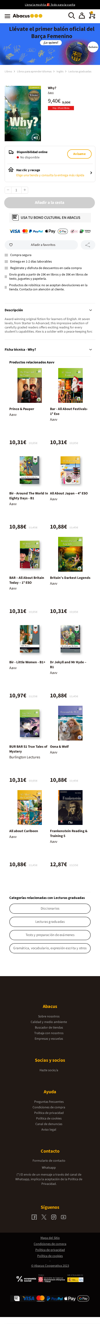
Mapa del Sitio (50, 1238)
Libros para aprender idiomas (34, 72)
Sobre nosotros (49, 1016)
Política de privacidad (49, 1113)
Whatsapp (49, 1167)
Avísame (79, 154)
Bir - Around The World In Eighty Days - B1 (28, 496)
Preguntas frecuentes (49, 1102)
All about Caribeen (23, 831)
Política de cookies (49, 1118)
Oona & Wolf (59, 746)
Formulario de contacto (49, 1160)
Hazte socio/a (49, 1070)
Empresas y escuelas (49, 1038)
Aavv (51, 93)
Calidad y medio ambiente (49, 1022)
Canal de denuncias (48, 1124)
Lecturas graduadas (79, 72)
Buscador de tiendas (49, 1027)
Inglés (60, 72)
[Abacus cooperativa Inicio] (29, 18)
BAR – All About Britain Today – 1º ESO (26, 580)
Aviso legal (48, 1129)
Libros (9, 72)
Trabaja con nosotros (48, 1033)
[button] (82, 16)
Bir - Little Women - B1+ (27, 662)
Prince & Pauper (21, 409)
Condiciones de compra (49, 1107)
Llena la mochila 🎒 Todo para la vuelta (50, 5)
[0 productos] (92, 17)
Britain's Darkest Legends (70, 577)
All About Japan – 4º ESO (69, 493)
